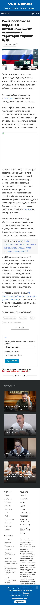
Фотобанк (14, 8)
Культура (8, 523)
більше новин (20, 375)
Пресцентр (23, 8)
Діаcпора (8, 526)
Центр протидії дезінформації (12, 322)
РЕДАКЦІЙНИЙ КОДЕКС (10, 581)
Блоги (22, 509)
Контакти (8, 543)
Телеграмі (8, 98)
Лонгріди (24, 516)
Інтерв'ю (23, 499)
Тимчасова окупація (9, 318)
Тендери (8, 558)
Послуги (7, 8)
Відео (22, 506)
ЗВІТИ (7, 577)
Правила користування (10, 554)
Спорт (7, 530)
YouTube (25, 371)
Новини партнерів (24, 520)
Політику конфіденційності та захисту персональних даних (20, 595)
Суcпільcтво (9, 519)
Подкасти (24, 492)
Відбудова (8, 499)
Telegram (6, 371)
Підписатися (12, 361)
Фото (22, 502)
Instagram (15, 371)
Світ (6, 512)
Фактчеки (8, 509)
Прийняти (20, 602)
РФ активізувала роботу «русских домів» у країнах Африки (19, 296)
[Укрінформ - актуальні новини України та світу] (20, 4)
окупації (28, 209)
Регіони (7, 516)
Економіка (8, 506)
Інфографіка (25, 513)
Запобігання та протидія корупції (11, 562)
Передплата (9, 546)
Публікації (24, 495)
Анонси (31, 8)
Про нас (8, 539)
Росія (32, 318)
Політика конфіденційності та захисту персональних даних (11, 570)
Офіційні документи (25, 529)
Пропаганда (23, 318)
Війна (7, 495)
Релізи (22, 533)
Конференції (25, 525)
